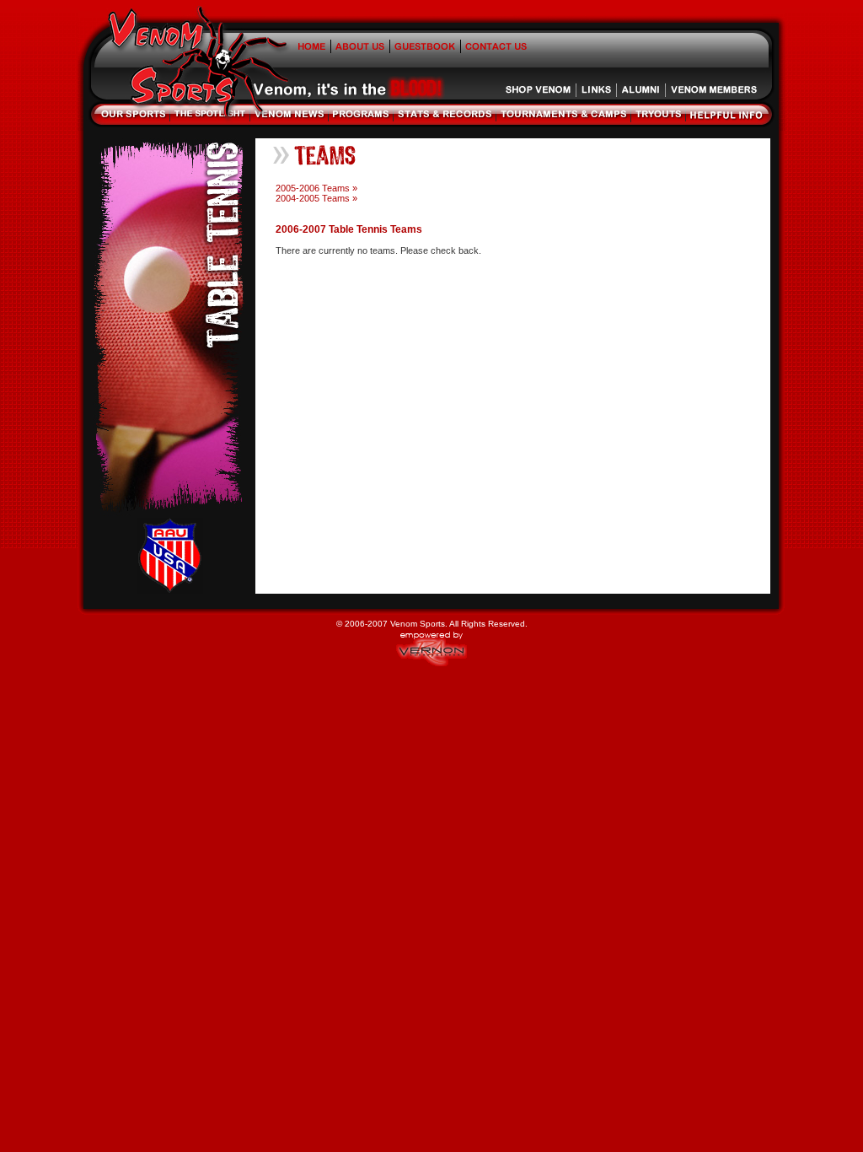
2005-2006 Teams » (316, 188)
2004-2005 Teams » (316, 198)
